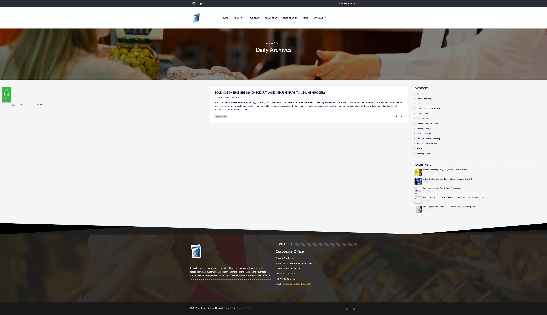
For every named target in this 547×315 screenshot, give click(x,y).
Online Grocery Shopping (228, 97)
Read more (221, 116)
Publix (419, 149)
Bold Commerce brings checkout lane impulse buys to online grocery (270, 92)
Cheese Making (424, 99)
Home (225, 17)
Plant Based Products (427, 144)
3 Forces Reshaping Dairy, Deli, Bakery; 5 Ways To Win (445, 170)
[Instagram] (193, 3)
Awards (420, 94)
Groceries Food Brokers (428, 124)
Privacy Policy (243, 308)
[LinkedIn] (200, 3)
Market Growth (424, 134)
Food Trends (422, 114)
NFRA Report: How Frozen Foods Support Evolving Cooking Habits (449, 207)
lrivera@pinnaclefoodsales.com (296, 284)
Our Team (254, 17)
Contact (318, 17)
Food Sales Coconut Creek (429, 109)
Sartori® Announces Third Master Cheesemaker (442, 188)
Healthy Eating (424, 129)
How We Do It (290, 17)
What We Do (271, 17)
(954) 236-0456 (348, 3)
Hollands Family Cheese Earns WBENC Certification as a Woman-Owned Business (456, 198)
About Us (239, 17)
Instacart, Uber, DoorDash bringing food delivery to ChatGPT (447, 179)
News (305, 17)
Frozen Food (422, 119)
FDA (419, 104)
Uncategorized (423, 154)
